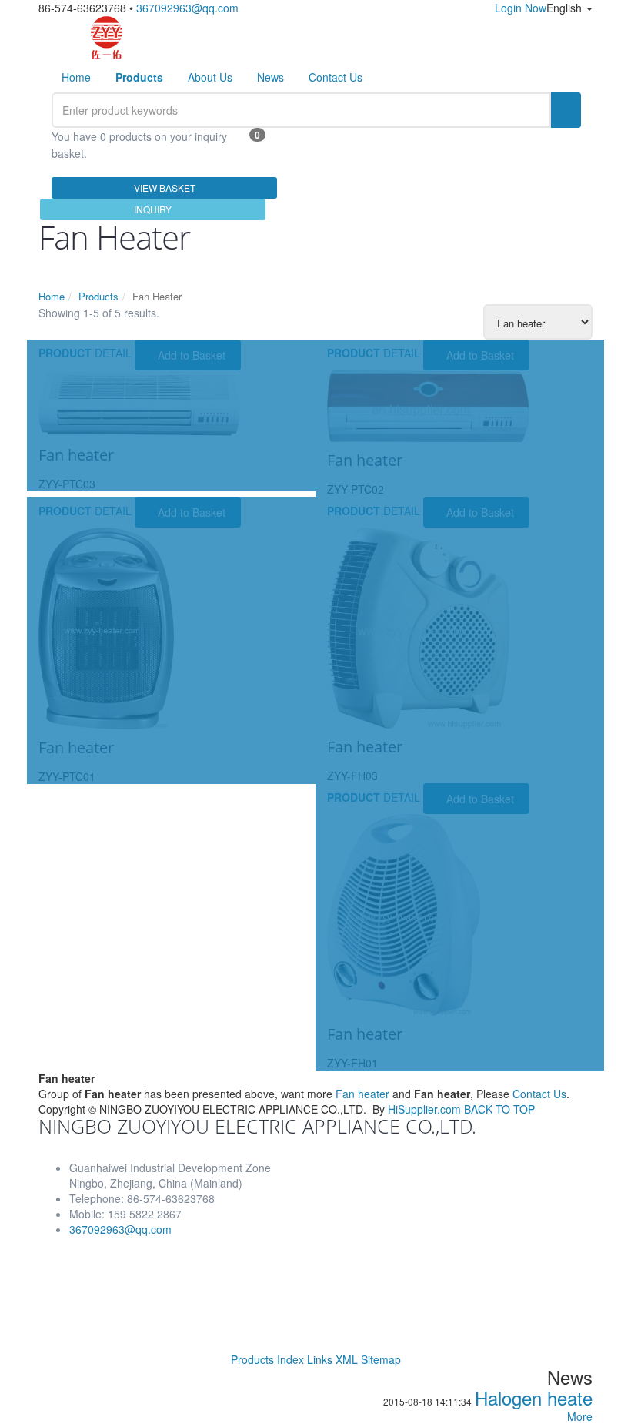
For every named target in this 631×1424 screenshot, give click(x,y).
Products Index (267, 1359)
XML (347, 1359)
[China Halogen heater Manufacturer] (106, 37)
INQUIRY (153, 209)
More (580, 1416)
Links (319, 1359)
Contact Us (335, 77)
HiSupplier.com (424, 1109)
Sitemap (381, 1359)
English (565, 7)
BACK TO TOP (499, 1109)
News (270, 77)
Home (76, 77)
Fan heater (362, 1093)
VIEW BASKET (164, 187)
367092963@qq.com (187, 7)
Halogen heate (534, 1397)
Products (98, 296)
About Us (210, 77)
